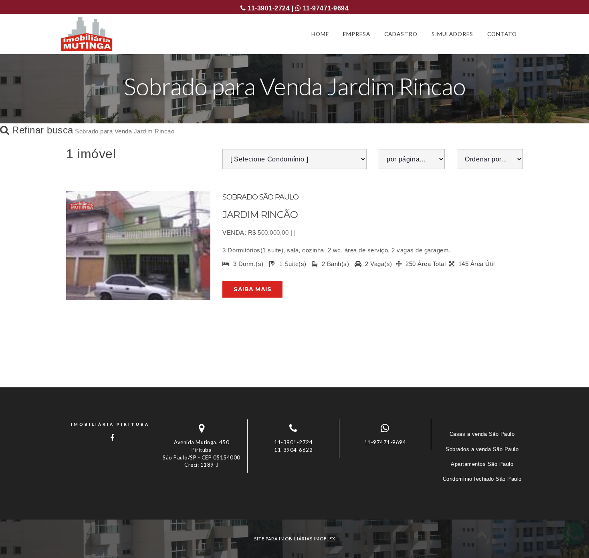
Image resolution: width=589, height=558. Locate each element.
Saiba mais (252, 289)
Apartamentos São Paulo (482, 464)
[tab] (294, 505)
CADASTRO (401, 34)
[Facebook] (110, 437)
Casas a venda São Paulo (482, 434)
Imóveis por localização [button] (98, 505)
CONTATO (502, 34)
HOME (320, 34)
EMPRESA (356, 34)
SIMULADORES (452, 34)
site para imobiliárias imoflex (294, 538)
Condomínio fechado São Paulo (482, 479)
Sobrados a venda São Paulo (482, 449)
